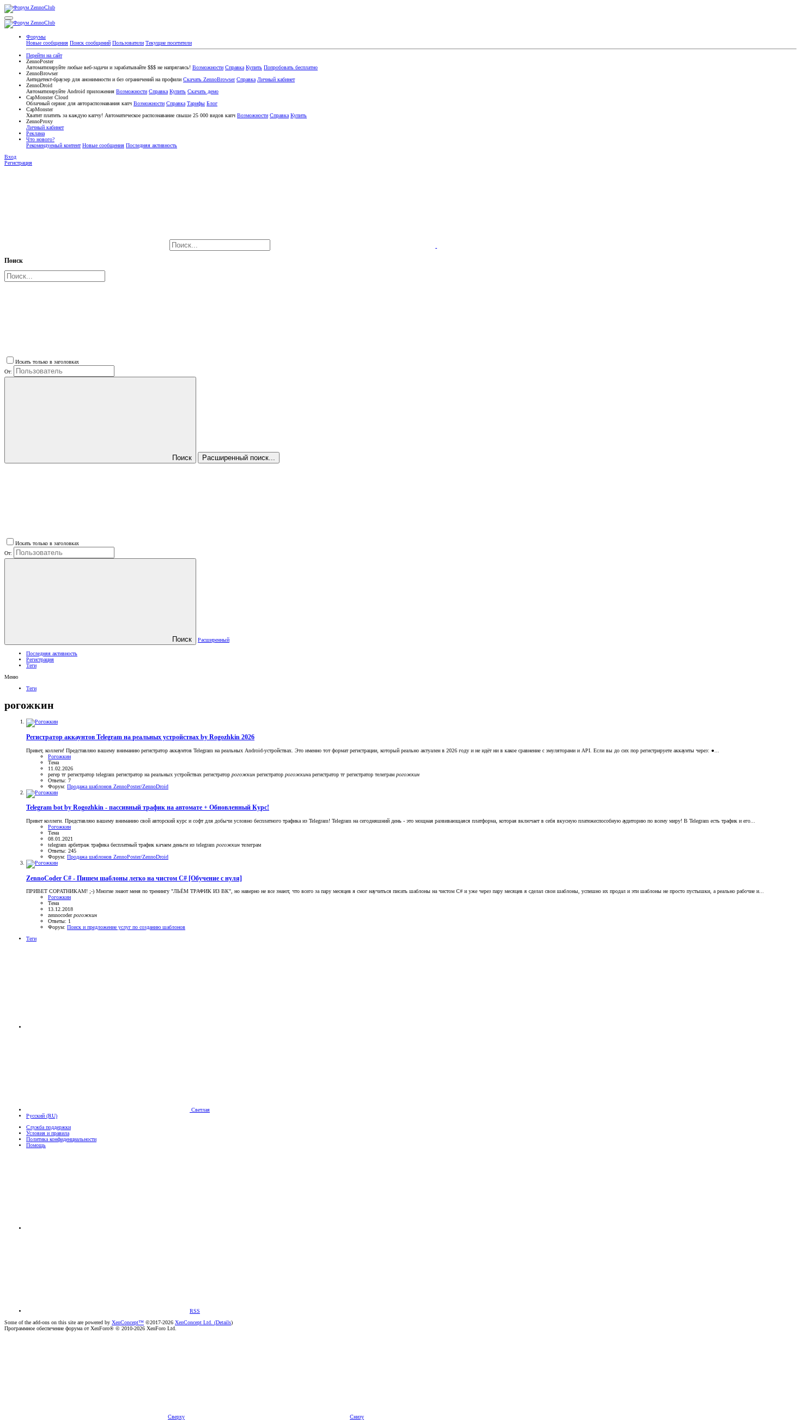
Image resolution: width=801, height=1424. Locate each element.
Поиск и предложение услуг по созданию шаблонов (126, 927)
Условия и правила (47, 1133)
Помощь (36, 1145)
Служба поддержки (48, 1127)
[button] (8, 18)
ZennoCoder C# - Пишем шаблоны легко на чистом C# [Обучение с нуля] (134, 878)
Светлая (200, 1110)
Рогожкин (59, 756)
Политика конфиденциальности (61, 1139)
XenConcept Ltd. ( (195, 1322)
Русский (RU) (41, 1116)
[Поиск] (354, 246)
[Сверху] (108, 1228)
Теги (31, 665)
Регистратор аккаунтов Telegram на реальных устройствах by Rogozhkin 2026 (140, 737)
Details (223, 1322)
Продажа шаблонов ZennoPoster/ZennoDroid (117, 786)
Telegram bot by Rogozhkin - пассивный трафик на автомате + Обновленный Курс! (147, 807)
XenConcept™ (128, 1322)
